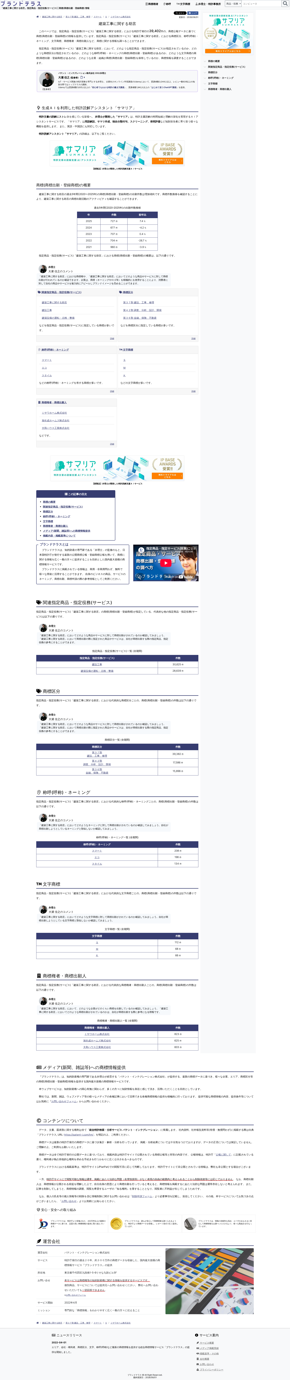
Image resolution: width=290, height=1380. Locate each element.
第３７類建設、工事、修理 (97, 754)
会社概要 (204, 1359)
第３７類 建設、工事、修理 (78, 16)
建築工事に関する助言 (52, 16)
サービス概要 (206, 1342)
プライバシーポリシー (211, 1369)
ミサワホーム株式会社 (120, 16)
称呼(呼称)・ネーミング (55, 349)
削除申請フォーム (142, 1196)
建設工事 (47, 310)
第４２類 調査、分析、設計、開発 (142, 310)
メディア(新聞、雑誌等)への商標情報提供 (66, 530)
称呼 (168, 4)
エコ (44, 367)
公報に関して (223, 1154)
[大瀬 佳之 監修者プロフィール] (82, 77)
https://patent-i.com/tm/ (78, 1134)
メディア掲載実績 (209, 1348)
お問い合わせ (69, 1201)
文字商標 (185, 4)
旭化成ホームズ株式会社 (55, 420)
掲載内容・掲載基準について (59, 535)
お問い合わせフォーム (64, 1101)
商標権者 (153, 4)
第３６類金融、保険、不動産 (97, 771)
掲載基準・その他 (209, 1353)
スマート (98, 16)
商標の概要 (49, 501)
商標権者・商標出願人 (54, 402)
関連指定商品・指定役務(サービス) (61, 292)
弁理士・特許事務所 (209, 4)
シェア (194, 13)
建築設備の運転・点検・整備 (58, 317)
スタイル (47, 375)
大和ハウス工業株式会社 (55, 428)
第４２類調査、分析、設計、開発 (97, 762)
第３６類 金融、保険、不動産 (140, 317)
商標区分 (127, 292)
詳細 (112, 338)
